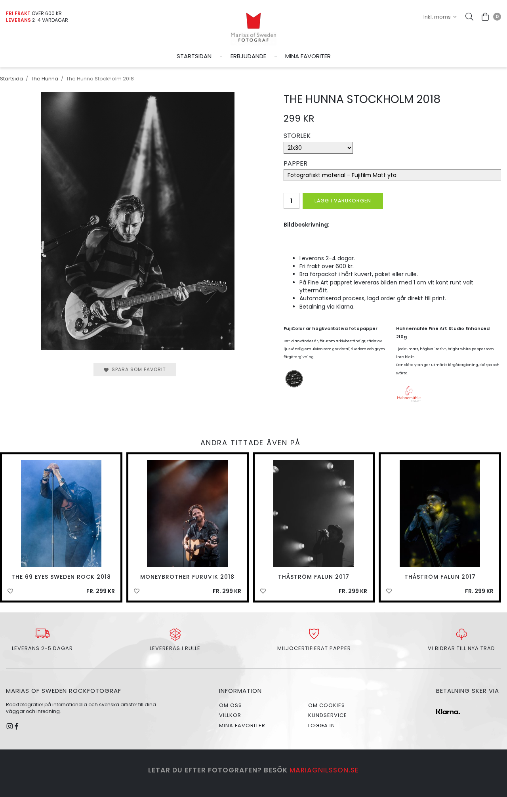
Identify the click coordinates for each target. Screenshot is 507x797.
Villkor (230, 715)
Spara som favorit (137, 369)
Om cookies (326, 705)
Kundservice (327, 715)
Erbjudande (248, 56)
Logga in (321, 725)
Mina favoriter (308, 56)
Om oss (230, 705)
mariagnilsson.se (324, 770)
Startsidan (194, 56)
